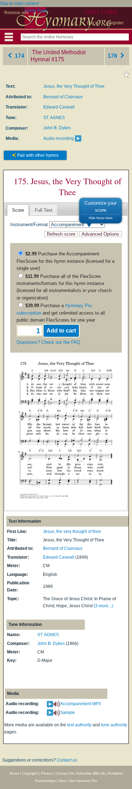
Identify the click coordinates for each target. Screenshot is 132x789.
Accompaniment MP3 (80, 703)
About (14, 773)
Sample (67, 712)
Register (115, 22)
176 (113, 56)
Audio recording (58, 138)
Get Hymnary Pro (83, 781)
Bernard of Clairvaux (63, 96)
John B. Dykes (57, 127)
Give (62, 781)
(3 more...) (103, 605)
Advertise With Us (90, 773)
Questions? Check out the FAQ (48, 342)
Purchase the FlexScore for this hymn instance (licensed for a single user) (65, 261)
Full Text (43, 210)
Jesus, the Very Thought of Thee (74, 86)
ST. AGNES (54, 117)
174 (18, 56)
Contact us (67, 760)
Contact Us (65, 773)
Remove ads (16, 12)
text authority (79, 724)
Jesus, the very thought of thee (72, 531)
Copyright (30, 773)
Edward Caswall (59, 107)
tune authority (114, 724)
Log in (93, 22)
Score (18, 210)
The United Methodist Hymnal (58, 56)
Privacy (46, 773)
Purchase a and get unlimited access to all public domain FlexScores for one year (61, 313)
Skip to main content (19, 3)
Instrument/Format (29, 224)
